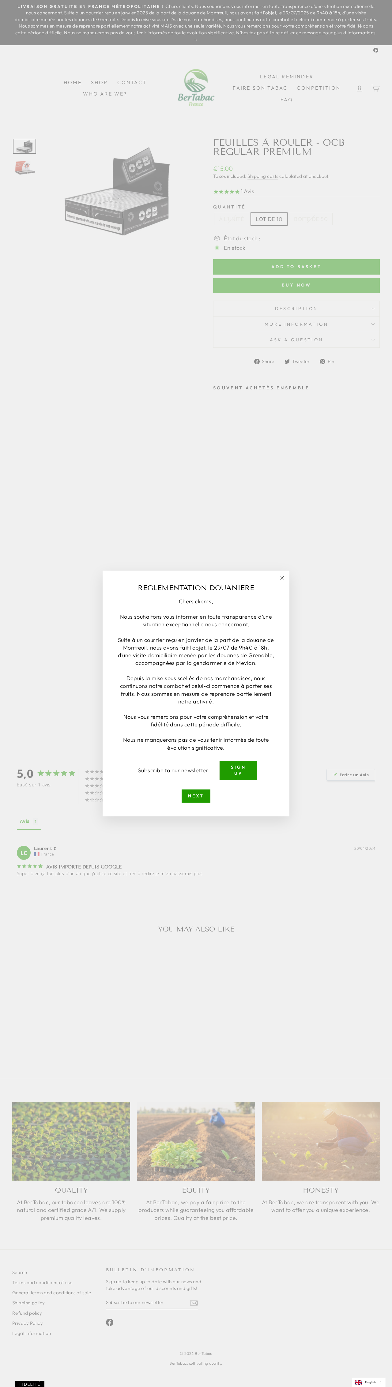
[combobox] (369, 1382)
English (370, 1382)
